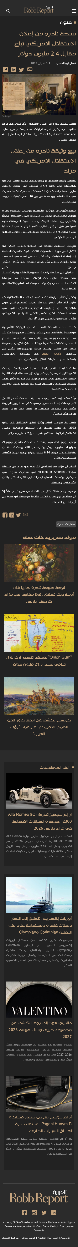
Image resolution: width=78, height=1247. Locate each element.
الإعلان (42, 1238)
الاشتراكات (28, 1238)
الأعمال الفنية (52, 354)
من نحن (65, 1238)
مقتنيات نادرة (66, 524)
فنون (66, 22)
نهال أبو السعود (65, 63)
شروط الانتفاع (10, 1238)
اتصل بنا (53, 1238)
